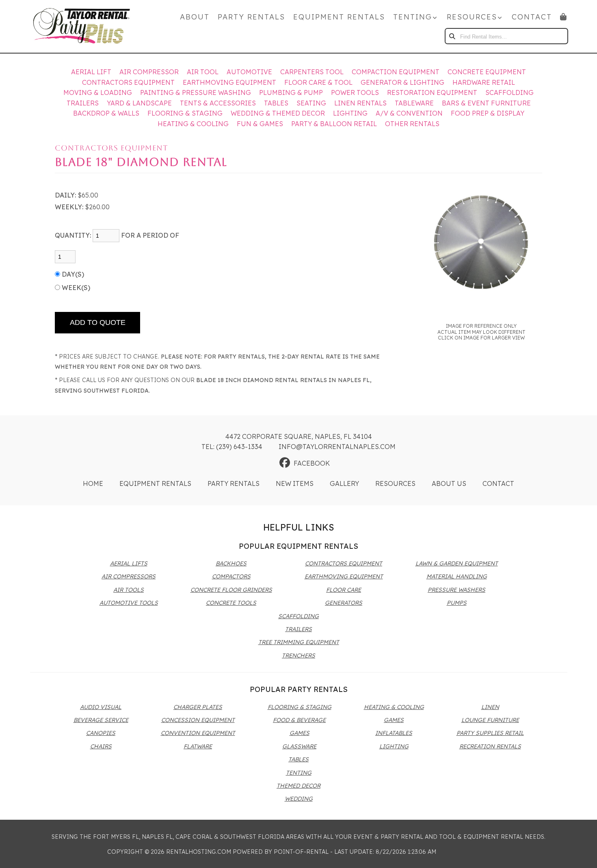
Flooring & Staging (185, 113)
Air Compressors (129, 576)
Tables (276, 103)
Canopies (100, 733)
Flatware (198, 746)
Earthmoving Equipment (229, 82)
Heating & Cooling (193, 124)
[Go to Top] (581, 853)
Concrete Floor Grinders (231, 589)
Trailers (83, 103)
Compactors (231, 576)
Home (93, 483)
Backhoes (231, 563)
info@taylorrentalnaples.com (337, 447)
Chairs (101, 746)
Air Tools (128, 589)
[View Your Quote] (563, 16)
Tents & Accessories (218, 103)
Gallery (344, 483)
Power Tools (355, 92)
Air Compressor (149, 72)
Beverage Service (101, 720)
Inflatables (393, 733)
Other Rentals (412, 124)
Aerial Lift (91, 72)
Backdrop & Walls (106, 113)
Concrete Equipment (487, 72)
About (195, 16)
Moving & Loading (97, 92)
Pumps (457, 602)
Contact (532, 16)
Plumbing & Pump (291, 92)
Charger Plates (197, 707)
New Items (295, 483)
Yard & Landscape (139, 103)
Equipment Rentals (339, 16)
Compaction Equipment (395, 72)
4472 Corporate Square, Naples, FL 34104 (298, 436)
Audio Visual (100, 707)
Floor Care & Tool (318, 82)
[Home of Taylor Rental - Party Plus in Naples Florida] (81, 26)
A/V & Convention (409, 113)
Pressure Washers (456, 589)
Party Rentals (251, 16)
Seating (311, 103)
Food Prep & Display (487, 113)
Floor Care (343, 589)
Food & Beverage (299, 720)
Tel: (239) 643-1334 (231, 447)
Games (299, 733)
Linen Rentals (360, 103)
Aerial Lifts (128, 563)
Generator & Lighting (402, 82)
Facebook (312, 463)
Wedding (299, 798)
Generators (343, 602)
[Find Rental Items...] (453, 36)
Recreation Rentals (490, 746)
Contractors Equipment (128, 82)
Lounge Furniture (490, 720)
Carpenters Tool (312, 72)
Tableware (414, 103)
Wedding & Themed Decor (278, 113)
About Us (449, 483)
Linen (490, 707)
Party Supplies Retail (490, 733)
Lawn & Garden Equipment (456, 563)
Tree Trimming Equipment (298, 642)
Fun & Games (260, 124)
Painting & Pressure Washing (195, 92)
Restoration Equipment (432, 92)
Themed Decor (298, 785)
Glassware (299, 746)
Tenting (298, 772)
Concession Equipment (198, 720)
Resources (395, 483)
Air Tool (202, 72)
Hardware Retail (483, 82)
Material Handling (456, 576)
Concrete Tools (231, 602)
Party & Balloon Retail (334, 124)
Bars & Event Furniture (486, 103)
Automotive (249, 72)
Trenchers (298, 655)
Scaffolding (509, 92)
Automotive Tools (129, 602)
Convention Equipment (198, 733)
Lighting (350, 113)
